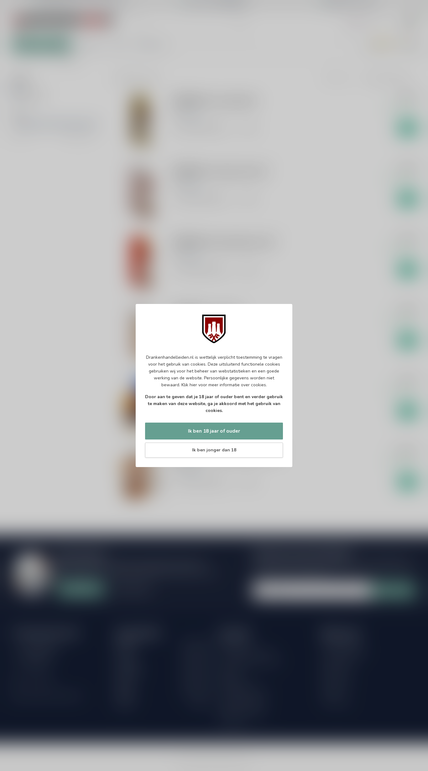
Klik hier (189, 385)
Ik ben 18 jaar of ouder (214, 431)
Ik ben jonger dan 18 (214, 450)
